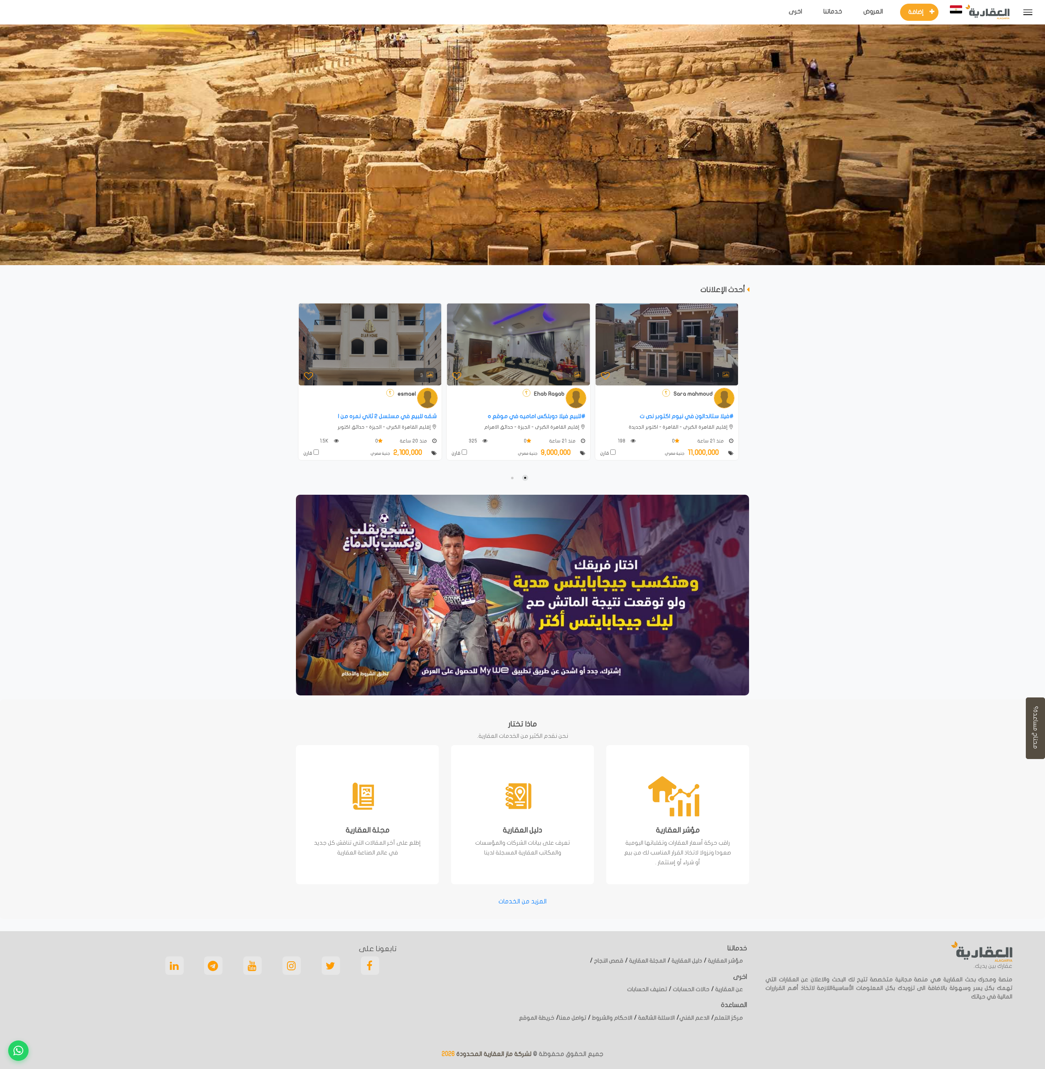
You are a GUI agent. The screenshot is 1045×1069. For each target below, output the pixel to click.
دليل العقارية (686, 961)
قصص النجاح (608, 961)
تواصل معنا (572, 1018)
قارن (308, 453)
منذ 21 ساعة (563, 440)
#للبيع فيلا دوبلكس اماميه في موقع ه (536, 416)
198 (622, 440)
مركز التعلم (728, 1018)
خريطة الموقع (536, 1018)
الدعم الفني (694, 1018)
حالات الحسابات (690, 989)
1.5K (325, 440)
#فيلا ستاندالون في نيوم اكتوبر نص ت (687, 416)
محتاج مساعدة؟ (1035, 728)
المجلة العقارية (647, 961)
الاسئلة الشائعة (656, 1018)
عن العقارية (728, 989)
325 (473, 440)
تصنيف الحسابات (647, 989)
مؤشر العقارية (725, 961)
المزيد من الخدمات (522, 901)
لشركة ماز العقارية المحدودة (493, 1054)
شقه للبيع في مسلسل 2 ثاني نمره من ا (387, 416)
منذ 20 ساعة (414, 440)
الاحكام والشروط (611, 1018)
